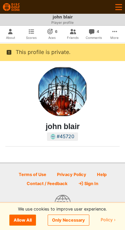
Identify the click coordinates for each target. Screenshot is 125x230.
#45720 (64, 136)
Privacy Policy (71, 174)
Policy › (108, 220)
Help (102, 174)
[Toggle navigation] (118, 7)
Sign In (90, 183)
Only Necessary (68, 220)
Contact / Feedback (47, 183)
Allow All (23, 220)
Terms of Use (32, 174)
